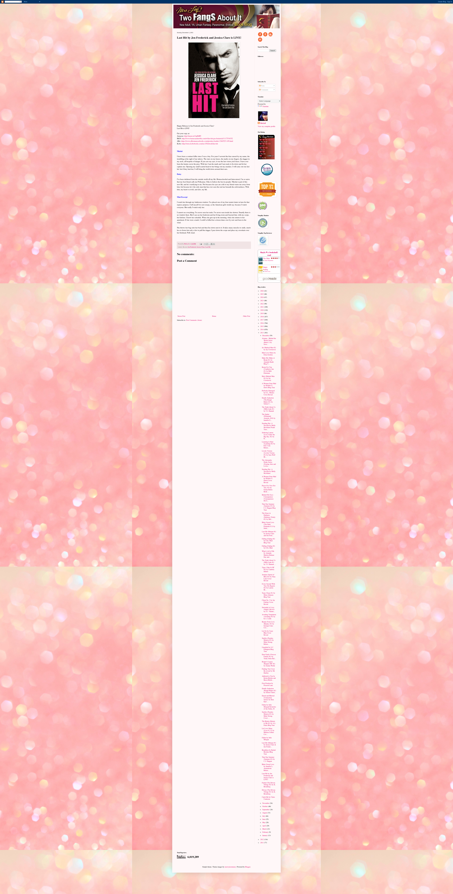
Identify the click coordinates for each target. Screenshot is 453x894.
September (266, 809)
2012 (262, 839)
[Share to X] (209, 244)
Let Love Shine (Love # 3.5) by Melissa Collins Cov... (268, 731)
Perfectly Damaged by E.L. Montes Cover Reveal (268, 392)
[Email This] (205, 244)
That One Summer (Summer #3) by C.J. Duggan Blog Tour (269, 507)
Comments (264, 90)
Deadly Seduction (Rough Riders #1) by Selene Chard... (269, 690)
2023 (262, 300)
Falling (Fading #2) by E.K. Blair (268, 547)
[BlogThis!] (207, 244)
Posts (262, 86)
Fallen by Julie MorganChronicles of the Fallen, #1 (269, 707)
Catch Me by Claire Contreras (268, 798)
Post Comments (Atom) (194, 320)
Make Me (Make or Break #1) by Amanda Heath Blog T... (268, 361)
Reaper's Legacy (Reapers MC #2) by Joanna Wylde (268, 664)
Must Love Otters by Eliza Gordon (269, 354)
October (265, 806)
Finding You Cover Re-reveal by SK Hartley (268, 671)
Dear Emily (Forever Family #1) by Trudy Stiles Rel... (269, 656)
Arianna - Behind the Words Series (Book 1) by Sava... (269, 341)
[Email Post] (200, 244)
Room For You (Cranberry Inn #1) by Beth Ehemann (268, 370)
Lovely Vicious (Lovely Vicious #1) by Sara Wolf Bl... (268, 454)
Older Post (246, 316)
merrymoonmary (230, 867)
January (265, 835)
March (264, 829)
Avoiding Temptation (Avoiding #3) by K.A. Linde (269, 616)
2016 (262, 323)
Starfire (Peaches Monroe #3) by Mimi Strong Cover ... (268, 715)
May (264, 822)
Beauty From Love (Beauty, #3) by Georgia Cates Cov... (268, 625)
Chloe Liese (267, 271)
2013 (262, 333)
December (266, 335)
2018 (262, 316)
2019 (262, 313)
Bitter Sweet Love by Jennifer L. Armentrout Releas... (268, 767)
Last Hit (207, 247)
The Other (266, 258)
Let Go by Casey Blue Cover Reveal (267, 633)
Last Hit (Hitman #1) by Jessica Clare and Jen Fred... (269, 533)
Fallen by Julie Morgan (267, 738)
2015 (262, 326)
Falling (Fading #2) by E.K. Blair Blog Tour (268, 541)
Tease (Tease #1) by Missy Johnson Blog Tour (268, 595)
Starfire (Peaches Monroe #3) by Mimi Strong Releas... (268, 641)
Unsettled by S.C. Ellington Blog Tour (268, 649)
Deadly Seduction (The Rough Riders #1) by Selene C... (268, 401)
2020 (262, 310)
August (265, 813)
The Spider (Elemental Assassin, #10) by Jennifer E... (268, 417)
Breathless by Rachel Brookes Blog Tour (269, 752)
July (264, 816)
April (264, 826)
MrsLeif (263, 123)
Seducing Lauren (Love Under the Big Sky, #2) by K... (268, 435)
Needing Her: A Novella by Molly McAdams (268, 471)
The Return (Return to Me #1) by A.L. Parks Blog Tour (269, 723)
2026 (262, 291)
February (265, 832)
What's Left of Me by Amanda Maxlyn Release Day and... (268, 554)
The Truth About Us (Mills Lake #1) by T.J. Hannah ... (269, 562)
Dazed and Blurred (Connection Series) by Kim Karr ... (268, 699)
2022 (262, 304)
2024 (262, 297)
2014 (262, 329)
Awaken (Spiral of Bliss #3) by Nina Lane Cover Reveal (268, 577)
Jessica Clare (201, 247)
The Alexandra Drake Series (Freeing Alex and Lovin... (269, 463)
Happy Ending (265, 268)
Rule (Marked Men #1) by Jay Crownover (268, 378)
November (266, 803)
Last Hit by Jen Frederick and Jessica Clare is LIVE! (268, 776)
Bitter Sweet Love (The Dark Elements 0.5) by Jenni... (268, 525)
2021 (262, 307)
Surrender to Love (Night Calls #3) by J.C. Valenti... (268, 609)
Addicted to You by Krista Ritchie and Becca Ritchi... (269, 678)
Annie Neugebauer (269, 260)
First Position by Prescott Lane (267, 684)
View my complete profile (266, 126)
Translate (265, 106)
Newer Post (181, 316)
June (264, 819)
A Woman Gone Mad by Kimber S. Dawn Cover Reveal (269, 479)
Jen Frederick (192, 247)
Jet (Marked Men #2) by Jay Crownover (269, 348)
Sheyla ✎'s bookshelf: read (269, 254)
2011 (262, 842)
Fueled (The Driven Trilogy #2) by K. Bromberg (269, 785)
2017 (262, 320)
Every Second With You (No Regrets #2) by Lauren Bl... (268, 587)
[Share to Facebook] (211, 244)
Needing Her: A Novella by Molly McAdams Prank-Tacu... (268, 426)
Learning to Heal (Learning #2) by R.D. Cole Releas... (268, 445)
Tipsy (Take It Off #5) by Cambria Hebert (268, 569)
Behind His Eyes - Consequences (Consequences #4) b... (268, 498)
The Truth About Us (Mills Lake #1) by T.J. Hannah (268, 409)
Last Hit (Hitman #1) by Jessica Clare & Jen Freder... (269, 745)
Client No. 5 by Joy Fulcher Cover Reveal (268, 602)
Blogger (247, 867)
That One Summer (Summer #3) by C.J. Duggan (268, 759)
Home (214, 316)
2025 (262, 294)
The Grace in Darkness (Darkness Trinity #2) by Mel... (268, 516)
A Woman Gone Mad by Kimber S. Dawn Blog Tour (269, 385)
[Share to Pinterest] (214, 244)
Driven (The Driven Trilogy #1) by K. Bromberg (269, 792)
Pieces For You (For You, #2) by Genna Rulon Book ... (268, 488)
